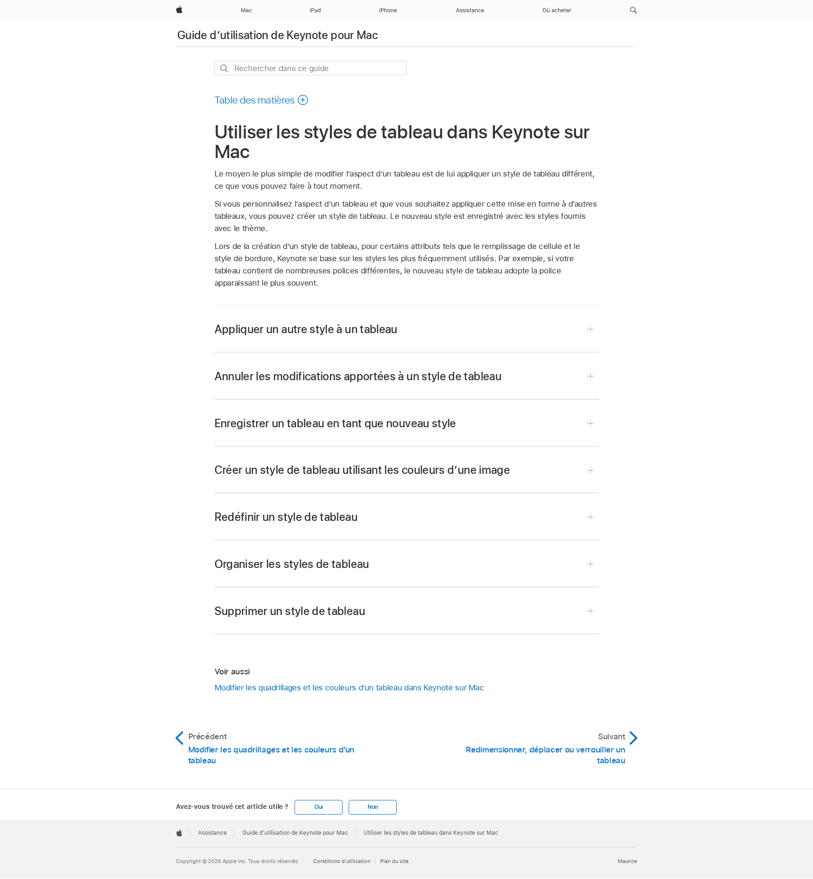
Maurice (627, 861)
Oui (318, 807)
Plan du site (394, 861)
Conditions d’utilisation (341, 861)
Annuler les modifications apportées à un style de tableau (358, 376)
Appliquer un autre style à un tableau (306, 329)
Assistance (212, 833)
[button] (633, 10)
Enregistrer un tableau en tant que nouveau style (335, 423)
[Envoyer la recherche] (225, 68)
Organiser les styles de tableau (292, 564)
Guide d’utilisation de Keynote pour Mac (277, 35)
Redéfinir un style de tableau (286, 517)
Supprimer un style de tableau (290, 611)
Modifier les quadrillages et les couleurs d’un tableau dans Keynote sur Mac (349, 687)
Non (372, 807)
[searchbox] (310, 68)
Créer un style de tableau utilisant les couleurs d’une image (362, 470)
